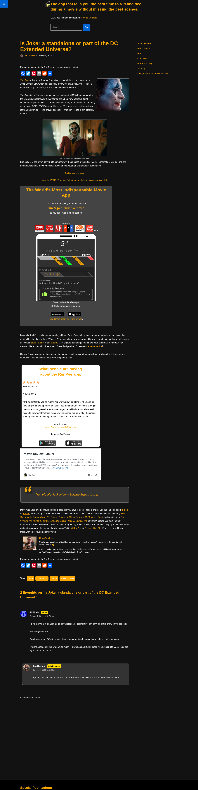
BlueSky (97, 528)
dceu (30, 578)
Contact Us (142, 58)
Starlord (53, 343)
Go (86, 27)
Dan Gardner (29, 56)
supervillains (67, 578)
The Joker (25, 80)
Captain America (94, 346)
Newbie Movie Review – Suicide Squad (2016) (66, 494)
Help (139, 53)
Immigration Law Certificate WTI (152, 73)
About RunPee (144, 43)
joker (54, 578)
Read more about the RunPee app (65, 319)
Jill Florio (34, 612)
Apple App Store (52, 427)
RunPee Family (144, 63)
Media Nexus (143, 48)
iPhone (84, 18)
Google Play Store (68, 427)
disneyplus (42, 578)
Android (93, 18)
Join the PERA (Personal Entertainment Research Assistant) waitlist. (74, 180)
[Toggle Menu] (4, 4)
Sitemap (141, 68)
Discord (88, 528)
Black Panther (37, 343)
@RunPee (76, 528)
